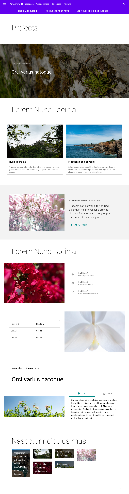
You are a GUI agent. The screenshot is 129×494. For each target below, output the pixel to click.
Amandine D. (16, 4)
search (124, 4)
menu (4, 4)
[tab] (82, 394)
